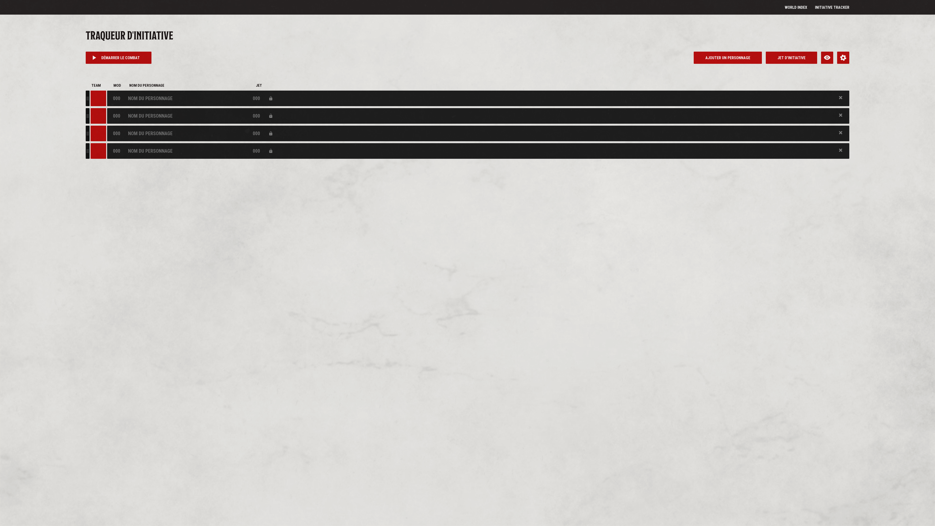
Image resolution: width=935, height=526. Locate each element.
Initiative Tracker (832, 7)
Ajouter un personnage (727, 58)
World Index (796, 7)
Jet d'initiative (791, 58)
